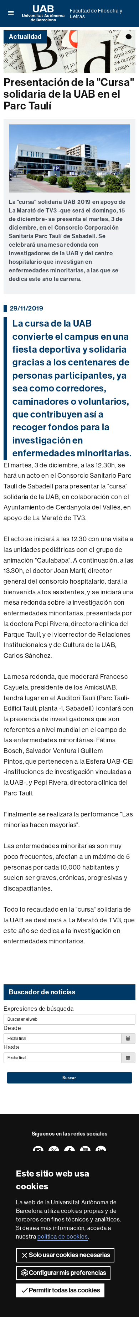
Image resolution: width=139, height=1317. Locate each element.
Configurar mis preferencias (67, 1273)
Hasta (11, 1047)
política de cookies (62, 1236)
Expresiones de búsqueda (38, 1008)
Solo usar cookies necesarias (69, 1255)
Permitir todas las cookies (64, 1290)
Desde (12, 1028)
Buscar (69, 1078)
